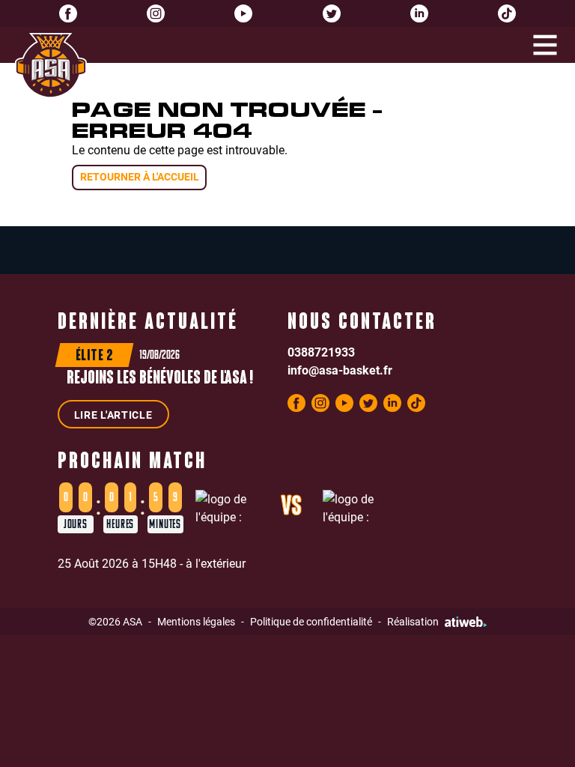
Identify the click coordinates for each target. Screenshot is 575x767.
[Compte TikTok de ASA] (507, 13)
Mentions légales (196, 621)
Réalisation (413, 621)
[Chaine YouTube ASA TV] (243, 13)
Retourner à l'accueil (139, 176)
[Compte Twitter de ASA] (332, 13)
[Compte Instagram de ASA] (156, 13)
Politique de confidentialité (311, 621)
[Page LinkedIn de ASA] (419, 13)
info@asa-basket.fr (340, 370)
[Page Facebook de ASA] (68, 13)
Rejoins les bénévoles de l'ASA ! (160, 379)
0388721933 (321, 352)
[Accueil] (51, 65)
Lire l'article (113, 414)
